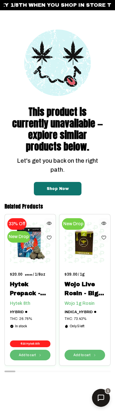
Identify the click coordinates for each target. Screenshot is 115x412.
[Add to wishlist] (49, 237)
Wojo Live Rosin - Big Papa (81, 289)
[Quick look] (49, 223)
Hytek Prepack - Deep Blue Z (29, 289)
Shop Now (58, 188)
